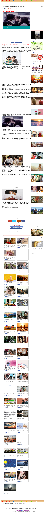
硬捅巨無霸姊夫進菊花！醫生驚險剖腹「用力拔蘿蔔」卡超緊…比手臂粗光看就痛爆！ (37, 95)
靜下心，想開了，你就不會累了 (21, 331)
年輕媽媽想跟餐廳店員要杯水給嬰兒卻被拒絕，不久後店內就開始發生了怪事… (9, 295)
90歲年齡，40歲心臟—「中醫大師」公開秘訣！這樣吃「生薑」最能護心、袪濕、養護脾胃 (9, 246)
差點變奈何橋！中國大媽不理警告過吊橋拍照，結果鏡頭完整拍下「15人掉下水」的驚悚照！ (9, 271)
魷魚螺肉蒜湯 (19, 442)
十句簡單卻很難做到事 (20, 467)
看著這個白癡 (34, 39)
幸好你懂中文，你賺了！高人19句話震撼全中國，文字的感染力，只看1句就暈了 (9, 456)
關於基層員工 (19, 356)
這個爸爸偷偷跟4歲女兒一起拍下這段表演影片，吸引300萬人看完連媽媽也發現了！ (22, 271)
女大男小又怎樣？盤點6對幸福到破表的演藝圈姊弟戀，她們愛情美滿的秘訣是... (22, 382)
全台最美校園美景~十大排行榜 (8, 319)
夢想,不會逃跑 (34, 83)
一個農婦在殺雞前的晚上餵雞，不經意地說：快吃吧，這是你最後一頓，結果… (9, 357)
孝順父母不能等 (34, 50)
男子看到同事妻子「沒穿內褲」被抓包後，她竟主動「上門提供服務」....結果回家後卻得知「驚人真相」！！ (9, 382)
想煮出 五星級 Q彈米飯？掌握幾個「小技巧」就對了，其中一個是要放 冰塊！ (37, 238)
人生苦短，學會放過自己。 (21, 294)
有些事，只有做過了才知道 (21, 368)
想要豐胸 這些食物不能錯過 (8, 282)
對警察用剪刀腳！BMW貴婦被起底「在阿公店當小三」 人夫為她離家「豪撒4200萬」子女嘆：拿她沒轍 (22, 246)
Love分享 (42, 6)
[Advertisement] (22, 4)
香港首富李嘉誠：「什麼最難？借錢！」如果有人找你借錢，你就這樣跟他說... (22, 406)
